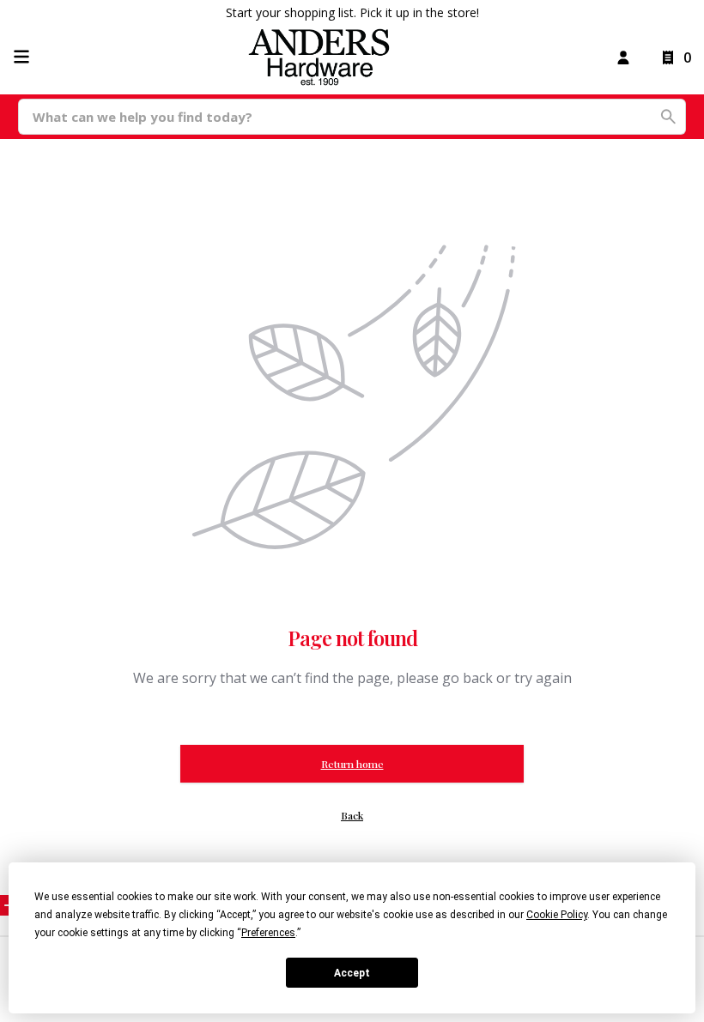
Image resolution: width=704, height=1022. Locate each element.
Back (352, 815)
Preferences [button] (268, 933)
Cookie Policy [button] (556, 915)
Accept (352, 973)
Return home (352, 764)
